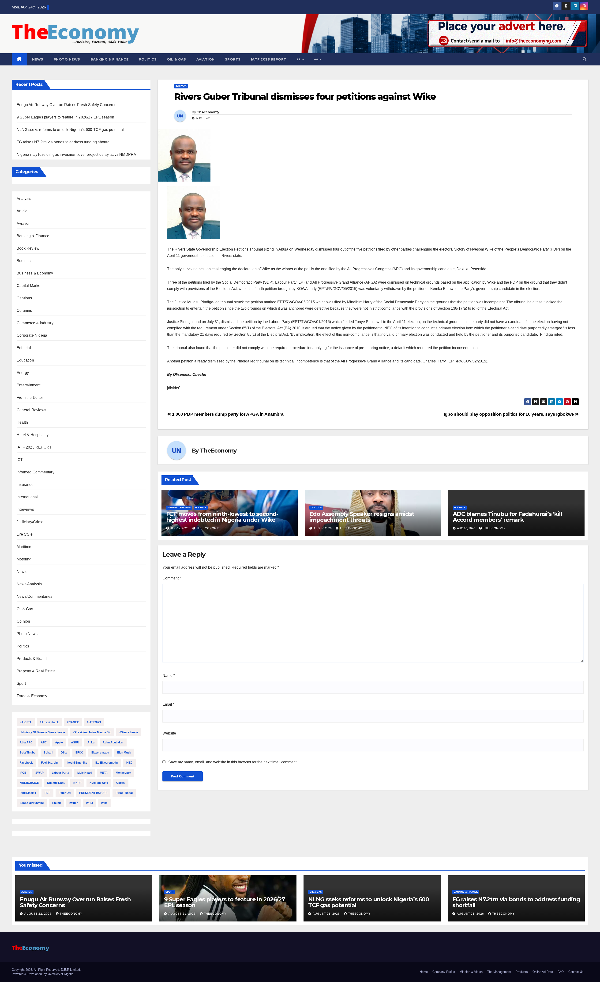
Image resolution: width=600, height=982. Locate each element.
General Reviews (31, 410)
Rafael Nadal (124, 793)
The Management (499, 972)
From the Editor (30, 398)
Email (168, 704)
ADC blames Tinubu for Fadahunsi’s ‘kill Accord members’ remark (507, 516)
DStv (64, 752)
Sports (233, 59)
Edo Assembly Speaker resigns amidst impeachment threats (361, 516)
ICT (20, 460)
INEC (129, 762)
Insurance (25, 485)
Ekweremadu (100, 752)
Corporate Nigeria (32, 335)
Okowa (120, 782)
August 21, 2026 (183, 913)
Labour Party (60, 772)
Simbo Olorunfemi (32, 803)
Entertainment (29, 385)
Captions (24, 298)
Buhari (48, 752)
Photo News (67, 59)
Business (25, 261)
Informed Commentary (35, 472)
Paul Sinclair (28, 793)
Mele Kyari (84, 772)
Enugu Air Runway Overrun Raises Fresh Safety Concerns (66, 105)
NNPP (77, 782)
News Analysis (29, 584)
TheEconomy (208, 112)
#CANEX (73, 722)
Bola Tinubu (27, 752)
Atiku (90, 742)
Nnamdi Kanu (56, 782)
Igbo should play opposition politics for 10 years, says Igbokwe (509, 414)
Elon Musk (124, 752)
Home (424, 972)
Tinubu (56, 803)
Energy (23, 373)
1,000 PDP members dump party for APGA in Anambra (227, 414)
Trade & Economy (32, 696)
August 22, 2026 (38, 913)
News (37, 59)
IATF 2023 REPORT (268, 59)
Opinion (23, 621)
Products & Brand (32, 659)
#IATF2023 (94, 722)
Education (25, 360)
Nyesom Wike (99, 782)
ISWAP (39, 772)
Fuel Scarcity (50, 762)
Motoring (24, 559)
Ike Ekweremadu (106, 762)
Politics (148, 59)
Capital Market (29, 286)
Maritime (24, 547)
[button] (584, 59)
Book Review (28, 248)
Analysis (24, 199)
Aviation (205, 59)
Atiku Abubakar (113, 742)
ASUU (75, 742)
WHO (89, 803)
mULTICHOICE (29, 782)
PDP (47, 793)
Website (169, 733)
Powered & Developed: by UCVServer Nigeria (42, 974)
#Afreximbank (49, 722)
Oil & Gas (176, 59)
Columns (24, 310)
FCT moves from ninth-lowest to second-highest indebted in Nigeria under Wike (222, 516)
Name (168, 676)
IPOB (23, 772)
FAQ (561, 972)
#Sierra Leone (128, 732)
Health (22, 422)
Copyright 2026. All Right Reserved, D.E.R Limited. (46, 969)
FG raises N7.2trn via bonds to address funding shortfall (64, 142)
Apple (59, 742)
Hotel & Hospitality (33, 435)
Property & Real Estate (36, 671)
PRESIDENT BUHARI (93, 793)
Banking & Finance (109, 59)
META (104, 772)
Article (22, 211)
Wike (104, 803)
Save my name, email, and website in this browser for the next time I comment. (232, 762)
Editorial (24, 348)
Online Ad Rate (542, 972)
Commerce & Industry (35, 323)
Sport (21, 683)
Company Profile (443, 972)
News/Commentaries (34, 596)
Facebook (26, 762)
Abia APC (26, 742)
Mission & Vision (471, 972)
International (27, 497)
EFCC (79, 752)
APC (44, 742)
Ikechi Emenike (77, 762)
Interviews (25, 509)
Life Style (25, 534)
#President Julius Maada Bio (92, 732)
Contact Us (576, 972)
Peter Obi (65, 793)
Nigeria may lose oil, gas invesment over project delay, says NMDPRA (76, 154)
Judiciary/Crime (30, 522)
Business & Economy (35, 273)
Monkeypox (123, 772)
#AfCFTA (26, 722)
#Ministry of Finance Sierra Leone (42, 732)
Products (522, 972)
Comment (171, 578)
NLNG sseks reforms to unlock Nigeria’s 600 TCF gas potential (70, 130)
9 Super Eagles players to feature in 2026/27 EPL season (65, 117)
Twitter (73, 803)
